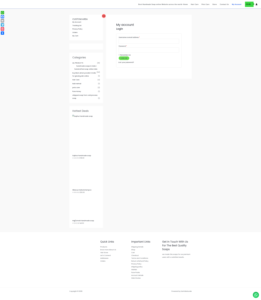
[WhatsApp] (2, 13)
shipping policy (136, 267)
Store (214, 4)
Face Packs (135, 272)
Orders (74, 32)
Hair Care (195, 4)
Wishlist (134, 269)
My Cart (75, 36)
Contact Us (224, 4)
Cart (133, 252)
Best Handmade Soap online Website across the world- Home (163, 4)
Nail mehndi (76, 84)
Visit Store (104, 252)
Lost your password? (126, 62)
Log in (124, 58)
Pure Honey (76, 91)
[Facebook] (2, 17)
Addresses (104, 258)
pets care (76, 87)
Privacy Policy (77, 29)
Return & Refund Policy (139, 261)
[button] (256, 295)
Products (103, 247)
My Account (236, 4)
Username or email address (132, 37)
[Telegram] (2, 25)
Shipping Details (137, 247)
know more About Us (108, 250)
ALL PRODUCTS (77, 63)
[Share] (2, 33)
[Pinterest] (2, 29)
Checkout (135, 255)
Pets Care (205, 4)
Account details (137, 275)
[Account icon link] (256, 4)
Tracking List (77, 25)
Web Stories (136, 278)
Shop (133, 250)
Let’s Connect (105, 255)
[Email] (2, 21)
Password (126, 46)
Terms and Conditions (139, 258)
